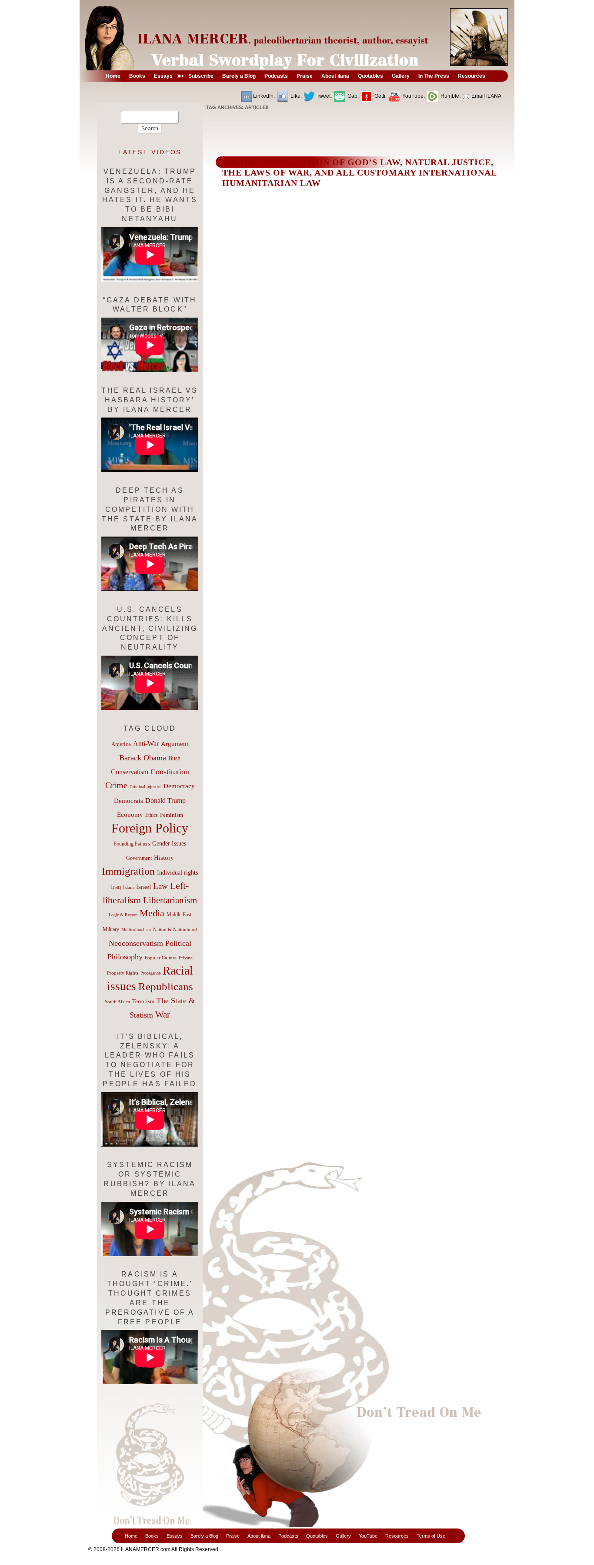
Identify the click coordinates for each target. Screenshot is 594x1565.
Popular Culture (161, 957)
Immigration (128, 871)
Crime (116, 785)
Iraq (116, 887)
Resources (397, 1535)
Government (139, 858)
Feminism (171, 815)
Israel (143, 886)
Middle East (179, 914)
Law (160, 886)
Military (111, 929)
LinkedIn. (264, 96)
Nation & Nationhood (175, 929)
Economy (130, 814)
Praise (233, 1535)
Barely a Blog (204, 1535)
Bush (174, 758)
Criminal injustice (145, 786)
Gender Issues (169, 843)
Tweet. (323, 96)
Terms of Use (431, 1535)
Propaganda (150, 973)
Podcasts (288, 1535)
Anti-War (146, 743)
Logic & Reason (123, 914)
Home (131, 1535)
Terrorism (143, 1001)
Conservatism (129, 772)
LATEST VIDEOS (150, 152)
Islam (128, 887)
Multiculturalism (136, 929)
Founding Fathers (131, 844)
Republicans (165, 986)
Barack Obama (142, 757)
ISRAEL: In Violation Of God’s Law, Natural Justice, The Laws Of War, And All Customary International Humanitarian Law (359, 172)
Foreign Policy (149, 828)
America (121, 744)
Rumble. (450, 96)
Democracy (179, 785)
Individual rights (177, 872)
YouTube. (413, 96)
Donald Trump (165, 800)
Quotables (317, 1535)
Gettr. (380, 96)
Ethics (151, 815)
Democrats (128, 800)
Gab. (352, 96)
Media (152, 913)
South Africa (117, 1001)
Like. (295, 96)
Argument (174, 743)
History (164, 857)
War (162, 1014)
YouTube (368, 1535)
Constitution (169, 771)
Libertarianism (170, 900)
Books (152, 1535)
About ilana (258, 1535)
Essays (175, 1535)
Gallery (343, 1535)
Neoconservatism (136, 943)
